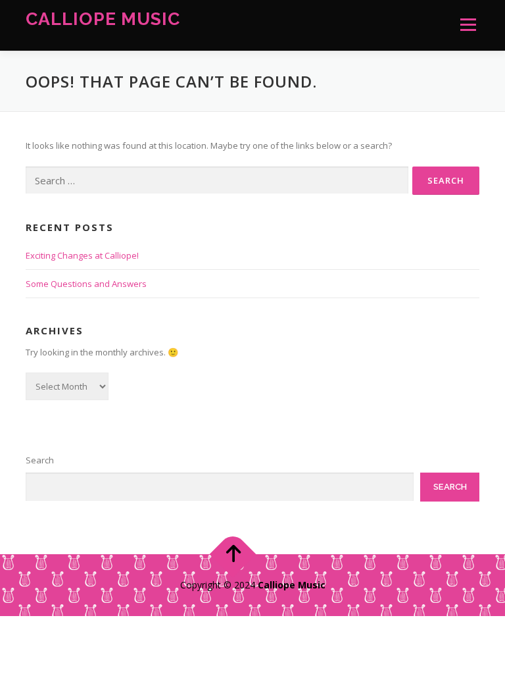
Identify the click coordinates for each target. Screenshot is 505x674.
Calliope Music (103, 19)
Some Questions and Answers (86, 284)
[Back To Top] (233, 554)
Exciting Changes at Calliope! (82, 255)
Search (40, 460)
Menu (467, 24)
